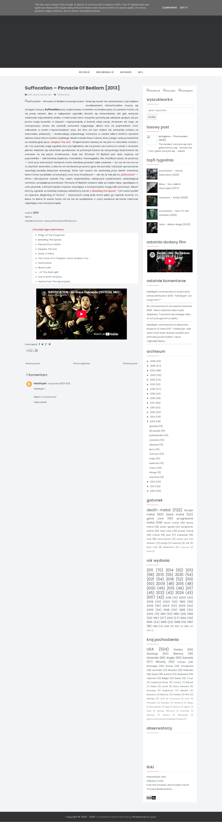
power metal (185, 530)
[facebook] (153, 90)
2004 (182, 597)
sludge (164, 543)
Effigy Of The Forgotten (51, 235)
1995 (150, 622)
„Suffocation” (127, 174)
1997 (156, 618)
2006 (150, 606)
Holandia (153, 658)
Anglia (170, 658)
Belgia (165, 678)
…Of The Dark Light (48, 272)
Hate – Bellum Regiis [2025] (174, 224)
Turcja (190, 678)
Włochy (161, 662)
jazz (168, 534)
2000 (151, 588)
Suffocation (45, 262)
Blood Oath (44, 267)
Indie (149, 711)
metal (156, 534)
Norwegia (152, 666)
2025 (153, 365)
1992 (190, 614)
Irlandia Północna (166, 711)
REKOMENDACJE (105, 72)
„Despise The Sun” (60, 142)
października (156, 435)
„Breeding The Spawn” (104, 190)
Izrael (165, 686)
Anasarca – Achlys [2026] (173, 197)
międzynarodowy (159, 682)
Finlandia (188, 670)
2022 (153, 379)
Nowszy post (33, 363)
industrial (182, 534)
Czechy (177, 682)
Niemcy (178, 653)
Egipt (167, 707)
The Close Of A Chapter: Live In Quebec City (63, 258)
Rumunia (151, 694)
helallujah (40, 383)
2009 (160, 583)
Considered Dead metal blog (113, 816)
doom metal (171, 522)
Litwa (187, 698)
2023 (153, 375)
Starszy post (130, 363)
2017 (153, 402)
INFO (140, 72)
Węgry (190, 702)
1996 (164, 622)
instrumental (164, 539)
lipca (152, 449)
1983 (149, 630)
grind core (155, 518)
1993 (182, 602)
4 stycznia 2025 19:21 (58, 383)
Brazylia (172, 670)
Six (148, 306)
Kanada (188, 658)
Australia (157, 670)
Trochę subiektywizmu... (160, 789)
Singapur (165, 702)
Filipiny (187, 707)
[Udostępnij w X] (33, 350)
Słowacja (151, 690)
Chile (162, 698)
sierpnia (154, 444)
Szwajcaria (187, 666)
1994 (183, 618)
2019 (153, 393)
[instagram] (186, 90)
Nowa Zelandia (181, 686)
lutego (153, 472)
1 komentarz (63, 94)
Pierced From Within (49, 244)
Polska (178, 649)
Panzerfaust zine (156, 776)
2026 (153, 361)
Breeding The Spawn (50, 239)
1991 (163, 614)
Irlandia (177, 694)
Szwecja (152, 653)
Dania (178, 678)
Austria (168, 674)
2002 (150, 614)
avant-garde (167, 526)
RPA (187, 694)
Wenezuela (183, 715)
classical (176, 543)
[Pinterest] (49, 344)
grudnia (154, 426)
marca (153, 467)
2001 (170, 618)
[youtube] (169, 90)
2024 (153, 370)
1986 (186, 626)
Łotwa (181, 719)
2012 (152, 481)
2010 (153, 490)
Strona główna (81, 363)
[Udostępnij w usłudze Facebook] (36, 350)
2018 (153, 398)
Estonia (176, 707)
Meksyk (189, 682)
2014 (153, 416)
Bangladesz (156, 707)
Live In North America (50, 276)
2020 (153, 389)
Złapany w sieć (155, 780)
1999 (182, 610)
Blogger (151, 816)
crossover (184, 547)
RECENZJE (84, 72)
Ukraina (166, 715)
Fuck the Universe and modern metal (168, 784)
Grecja (169, 666)
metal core (182, 539)
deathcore (168, 547)
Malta (154, 686)
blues (149, 551)
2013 (30, 94)
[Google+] (46, 344)
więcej (181, 150)
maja (152, 458)
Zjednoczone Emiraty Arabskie (161, 719)
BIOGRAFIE (125, 72)
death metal (39, 94)
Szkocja (150, 698)
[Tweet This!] (42, 344)
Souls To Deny (46, 253)
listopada (155, 430)
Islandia (184, 690)
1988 (177, 622)
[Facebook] (39, 344)
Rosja (155, 674)
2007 (151, 597)
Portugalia (151, 702)
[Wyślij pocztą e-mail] (27, 350)
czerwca (154, 453)
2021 (152, 384)
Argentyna (167, 690)
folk (187, 543)
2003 (182, 606)
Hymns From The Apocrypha (54, 281)
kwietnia (154, 463)
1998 (166, 610)
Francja (181, 661)
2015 (153, 412)
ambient (151, 543)
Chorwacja (174, 698)
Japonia (151, 678)
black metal (175, 514)
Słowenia (178, 702)
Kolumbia (184, 711)
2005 (150, 610)
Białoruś (164, 694)
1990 (176, 614)
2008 (150, 602)
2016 (153, 407)
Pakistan (151, 715)
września (154, 440)
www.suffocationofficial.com (60, 220)
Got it (184, 7)
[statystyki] (151, 797)
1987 (190, 622)
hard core (165, 530)
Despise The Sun (47, 249)
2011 (152, 486)
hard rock (152, 547)
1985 (177, 626)
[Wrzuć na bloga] (30, 350)
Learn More (169, 7)
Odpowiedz (40, 402)
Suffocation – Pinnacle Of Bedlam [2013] (72, 88)
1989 (155, 626)
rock (149, 539)
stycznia (154, 477)
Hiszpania (182, 674)
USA (49, 94)
